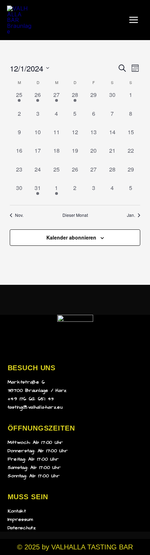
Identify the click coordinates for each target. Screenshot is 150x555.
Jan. (131, 215)
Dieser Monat (75, 215)
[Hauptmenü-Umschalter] (133, 20)
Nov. (19, 215)
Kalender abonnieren (71, 237)
